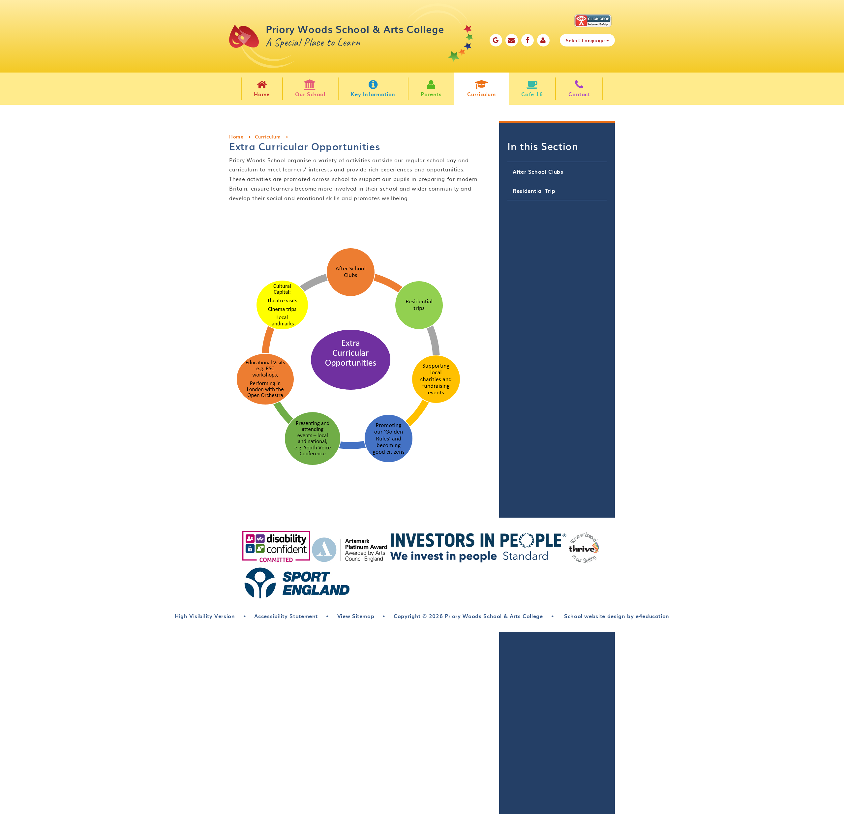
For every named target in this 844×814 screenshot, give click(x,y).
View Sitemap (356, 616)
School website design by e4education (615, 616)
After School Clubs (538, 171)
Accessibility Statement (286, 616)
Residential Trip (534, 191)
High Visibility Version (205, 616)
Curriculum (268, 136)
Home (236, 136)
